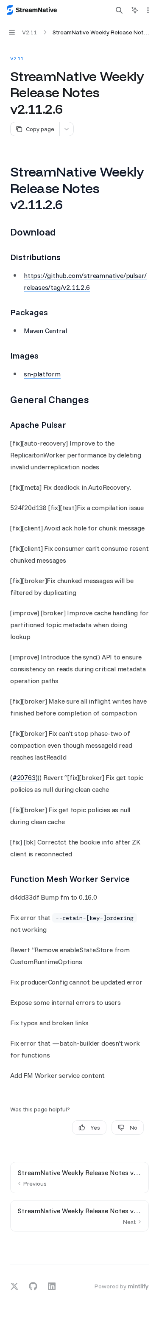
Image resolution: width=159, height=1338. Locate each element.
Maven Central (45, 330)
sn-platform (42, 374)
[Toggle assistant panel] (135, 10)
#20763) (25, 777)
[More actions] (148, 10)
